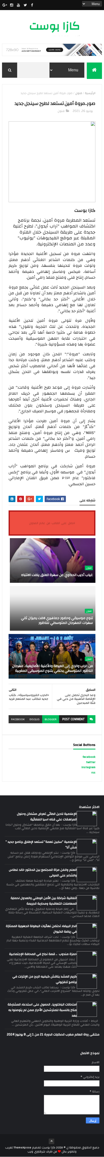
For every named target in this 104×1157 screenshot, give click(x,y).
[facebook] (32, 5)
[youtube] (18, 5)
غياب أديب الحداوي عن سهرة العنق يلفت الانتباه (57, 575)
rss (93, 772)
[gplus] (5, 5)
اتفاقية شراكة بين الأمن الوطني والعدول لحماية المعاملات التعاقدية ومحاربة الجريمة (44, 901)
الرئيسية (90, 93)
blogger (51, 719)
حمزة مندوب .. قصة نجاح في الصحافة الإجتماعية (43, 954)
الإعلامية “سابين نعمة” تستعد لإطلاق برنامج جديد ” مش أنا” (41, 844)
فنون (78, 93)
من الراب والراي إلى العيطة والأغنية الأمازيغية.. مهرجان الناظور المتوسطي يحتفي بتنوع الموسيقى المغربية (52, 668)
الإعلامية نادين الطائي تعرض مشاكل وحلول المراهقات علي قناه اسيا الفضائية (47, 816)
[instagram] (11, 5)
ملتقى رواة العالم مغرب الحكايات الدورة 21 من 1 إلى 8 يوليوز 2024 (53, 1034)
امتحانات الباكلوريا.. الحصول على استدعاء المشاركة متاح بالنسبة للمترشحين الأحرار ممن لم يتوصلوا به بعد (42, 1010)
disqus (35, 719)
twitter (90, 762)
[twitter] (25, 5)
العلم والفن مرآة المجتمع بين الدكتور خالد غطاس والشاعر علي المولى (43, 872)
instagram (88, 767)
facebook (17, 719)
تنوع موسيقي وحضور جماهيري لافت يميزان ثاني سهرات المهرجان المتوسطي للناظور (57, 620)
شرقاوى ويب (36, 1151)
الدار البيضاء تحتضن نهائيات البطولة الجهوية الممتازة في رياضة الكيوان (41, 929)
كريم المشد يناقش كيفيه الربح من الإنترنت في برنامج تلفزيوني (44, 979)
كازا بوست (54, 26)
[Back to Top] (51, 1141)
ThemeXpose (23, 1147)
